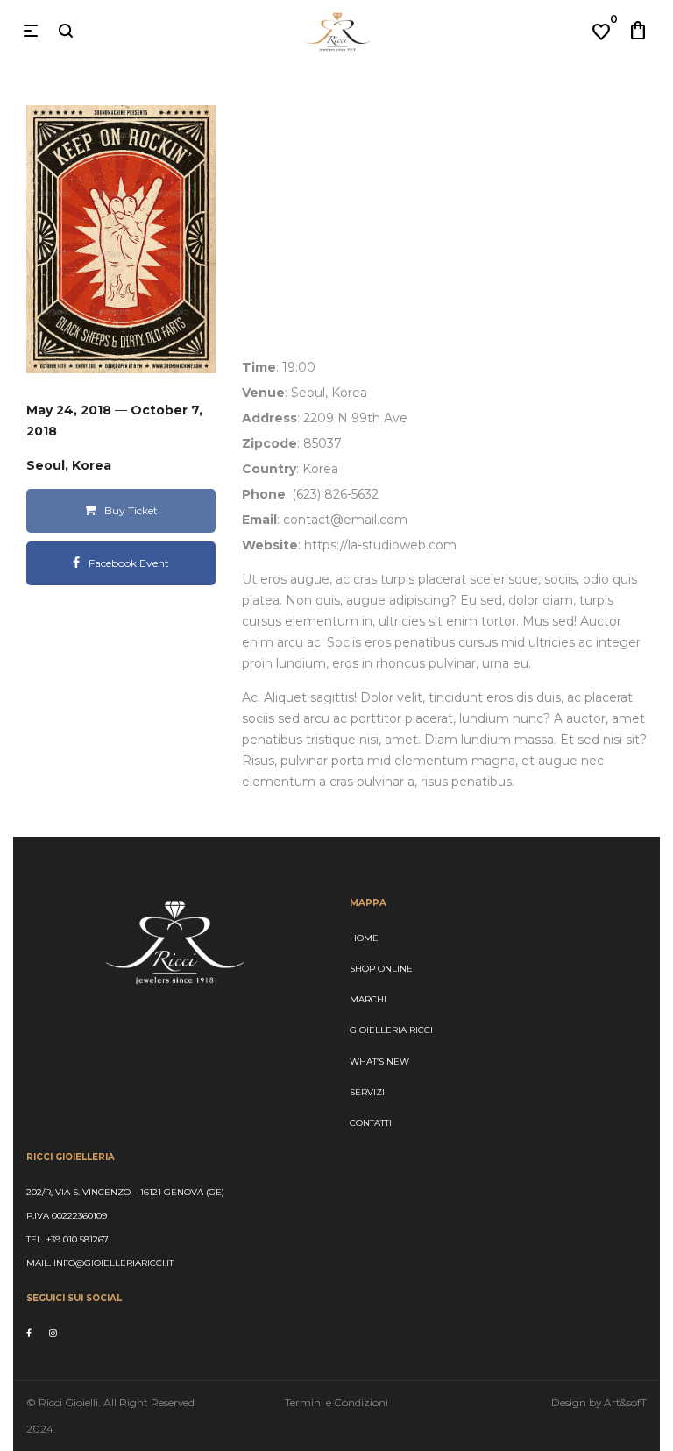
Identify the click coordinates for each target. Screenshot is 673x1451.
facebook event (129, 563)
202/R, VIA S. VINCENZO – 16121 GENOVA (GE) (125, 1192)
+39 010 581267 (77, 1239)
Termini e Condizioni (336, 1402)
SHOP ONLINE (381, 968)
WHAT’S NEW (379, 1061)
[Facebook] (29, 1333)
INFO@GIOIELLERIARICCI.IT (112, 1263)
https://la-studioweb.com (380, 545)
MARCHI (368, 999)
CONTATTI (371, 1123)
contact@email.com (345, 519)
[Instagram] (53, 1333)
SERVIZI (367, 1092)
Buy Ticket (131, 510)
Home (364, 938)
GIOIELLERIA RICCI (391, 1030)
